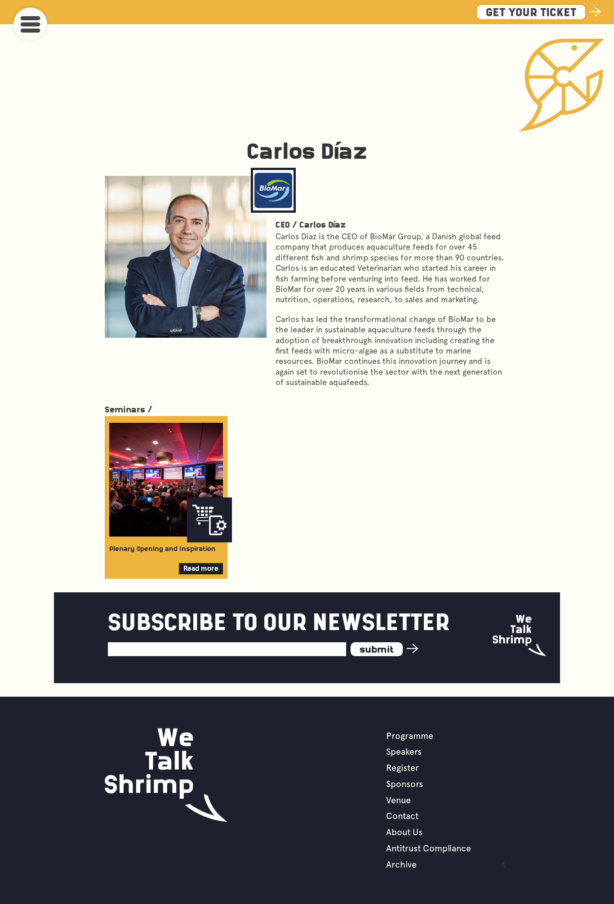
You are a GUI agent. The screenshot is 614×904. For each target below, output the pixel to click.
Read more (200, 569)
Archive (401, 864)
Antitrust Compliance (428, 848)
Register (402, 767)
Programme (409, 735)
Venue (398, 800)
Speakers (404, 751)
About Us (404, 832)
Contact (402, 815)
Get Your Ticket (531, 13)
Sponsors (404, 784)
